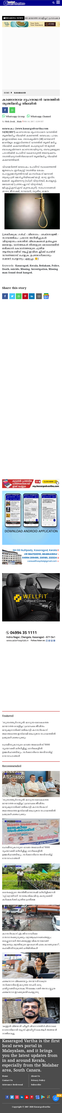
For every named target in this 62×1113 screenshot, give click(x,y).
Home (7, 93)
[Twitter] (12, 1097)
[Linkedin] (22, 1097)
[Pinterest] (32, 1097)
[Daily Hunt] (48, 1097)
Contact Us (7, 1080)
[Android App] (43, 1097)
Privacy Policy (38, 1080)
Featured (7, 716)
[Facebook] (7, 1097)
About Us (35, 1076)
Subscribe (36, 1085)
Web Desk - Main (13, 122)
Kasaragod (20, 93)
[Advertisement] (31, 58)
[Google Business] (37, 1097)
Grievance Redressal (12, 1085)
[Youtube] (27, 1097)
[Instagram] (17, 1097)
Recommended (11, 766)
